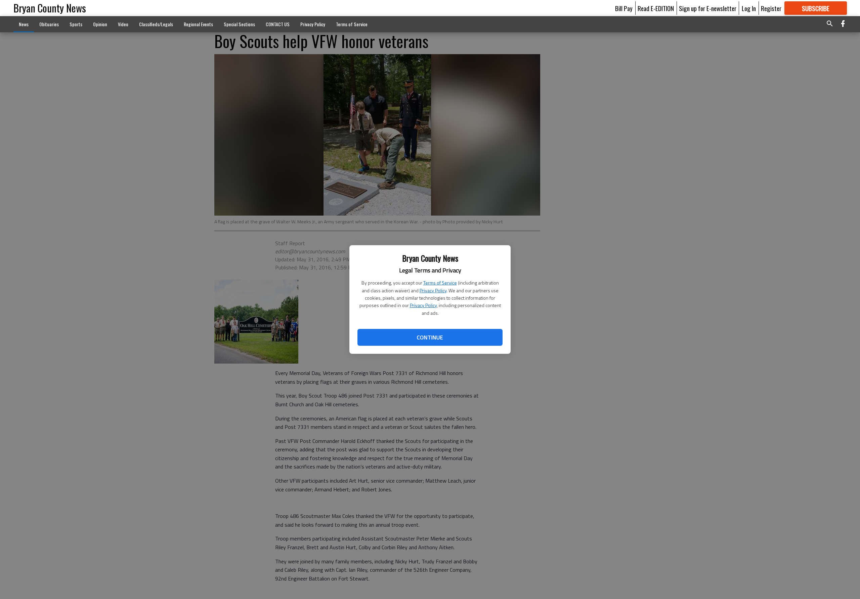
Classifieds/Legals (156, 24)
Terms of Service (440, 282)
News (24, 24)
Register (771, 8)
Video (123, 24)
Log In (749, 8)
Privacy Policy (433, 290)
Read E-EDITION (656, 8)
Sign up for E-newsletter (707, 8)
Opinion (100, 24)
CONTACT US (278, 24)
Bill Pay (624, 8)
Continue (430, 337)
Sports (76, 24)
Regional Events (198, 24)
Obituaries (49, 24)
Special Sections (239, 24)
